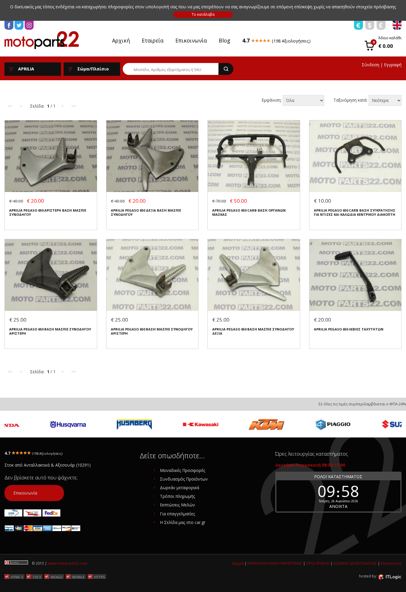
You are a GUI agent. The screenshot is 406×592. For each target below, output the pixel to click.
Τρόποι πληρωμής (177, 496)
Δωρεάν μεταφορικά (179, 487)
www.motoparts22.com (67, 563)
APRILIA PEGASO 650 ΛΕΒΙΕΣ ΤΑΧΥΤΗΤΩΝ (348, 329)
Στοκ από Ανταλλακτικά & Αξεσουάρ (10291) (47, 465)
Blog (224, 40)
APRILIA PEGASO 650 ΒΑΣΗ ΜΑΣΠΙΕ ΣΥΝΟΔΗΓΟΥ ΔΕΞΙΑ (253, 331)
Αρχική (121, 40)
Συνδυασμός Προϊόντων (184, 479)
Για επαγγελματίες (177, 514)
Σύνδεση (370, 64)
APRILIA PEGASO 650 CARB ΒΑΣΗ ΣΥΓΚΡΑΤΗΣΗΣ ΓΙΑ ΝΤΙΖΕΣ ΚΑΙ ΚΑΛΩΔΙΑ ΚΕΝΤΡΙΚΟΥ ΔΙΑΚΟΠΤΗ (354, 212)
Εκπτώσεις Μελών (177, 505)
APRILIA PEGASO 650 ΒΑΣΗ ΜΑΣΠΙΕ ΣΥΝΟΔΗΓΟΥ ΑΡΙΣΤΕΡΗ (50, 331)
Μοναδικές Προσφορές (182, 470)
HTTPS (99, 577)
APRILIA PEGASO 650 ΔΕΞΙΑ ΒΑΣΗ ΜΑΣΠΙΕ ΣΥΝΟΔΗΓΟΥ (146, 212)
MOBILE (78, 577)
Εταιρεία (152, 40)
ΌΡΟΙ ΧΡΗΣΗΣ (318, 563)
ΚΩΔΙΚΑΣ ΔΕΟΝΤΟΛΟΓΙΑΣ (355, 563)
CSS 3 (37, 577)
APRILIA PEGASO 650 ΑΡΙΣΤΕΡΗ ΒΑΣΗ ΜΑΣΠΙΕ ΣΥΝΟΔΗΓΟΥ (47, 212)
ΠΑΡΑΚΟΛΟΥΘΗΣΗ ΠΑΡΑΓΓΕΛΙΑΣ (275, 563)
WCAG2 (56, 577)
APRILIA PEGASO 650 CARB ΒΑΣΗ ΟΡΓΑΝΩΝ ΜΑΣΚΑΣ (249, 212)
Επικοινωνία (191, 40)
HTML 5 (17, 577)
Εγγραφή (393, 64)
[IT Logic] (390, 577)
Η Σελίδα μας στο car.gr (182, 522)
